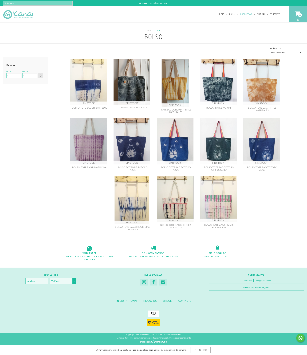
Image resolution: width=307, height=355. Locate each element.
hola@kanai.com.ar (263, 281)
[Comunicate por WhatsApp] (300, 338)
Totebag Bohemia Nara (132, 107)
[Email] (163, 282)
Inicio (221, 14)
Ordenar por (275, 48)
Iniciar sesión (162, 3)
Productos (246, 14)
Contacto (274, 14)
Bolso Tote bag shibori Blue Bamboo (132, 228)
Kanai (232, 14)
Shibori (261, 14)
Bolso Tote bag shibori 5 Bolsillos (175, 226)
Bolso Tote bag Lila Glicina (89, 167)
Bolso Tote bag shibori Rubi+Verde (219, 226)
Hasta (25, 72)
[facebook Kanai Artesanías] (153, 282)
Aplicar (40, 75)
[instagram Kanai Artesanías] (144, 282)
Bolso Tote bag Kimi (219, 107)
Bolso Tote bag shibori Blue (89, 107)
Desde (9, 72)
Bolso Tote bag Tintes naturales (262, 109)
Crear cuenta (148, 3)
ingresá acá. (163, 338)
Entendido (200, 350)
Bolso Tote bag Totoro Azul (133, 168)
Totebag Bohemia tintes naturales (176, 111)
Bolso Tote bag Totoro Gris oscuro (219, 168)
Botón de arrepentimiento (180, 338)
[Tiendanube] (154, 343)
